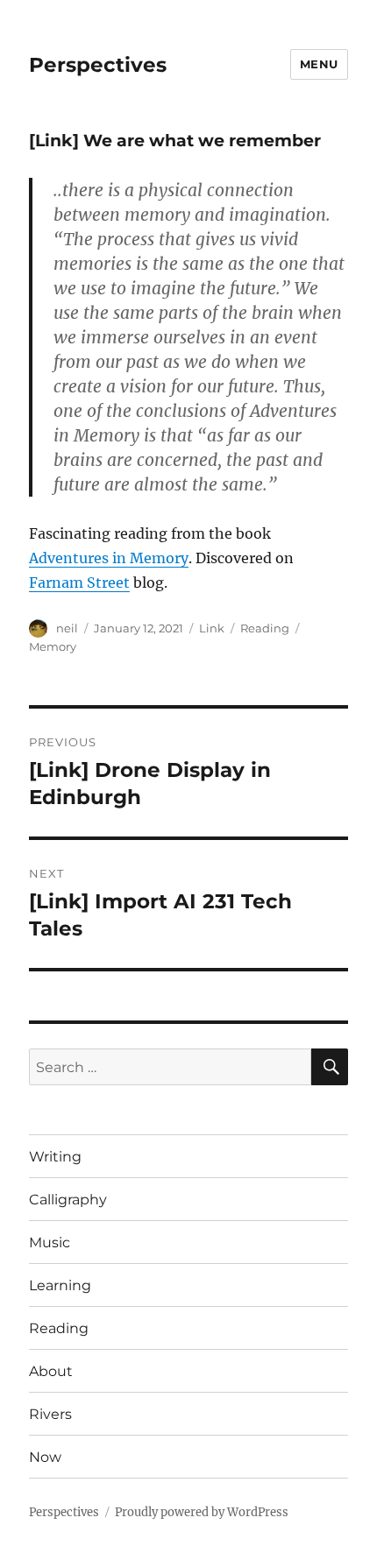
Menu (319, 64)
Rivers (50, 1414)
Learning (60, 1285)
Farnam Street (79, 582)
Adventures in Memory (108, 558)
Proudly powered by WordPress (201, 1512)
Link (211, 628)
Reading (264, 628)
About (51, 1371)
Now (45, 1457)
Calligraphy (68, 1199)
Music (49, 1242)
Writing (55, 1156)
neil (67, 628)
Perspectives (98, 65)
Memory (52, 646)
